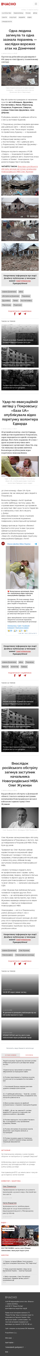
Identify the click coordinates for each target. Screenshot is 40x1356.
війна (35, 13)
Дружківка (6, 300)
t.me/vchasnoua (23, 281)
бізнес (28, 13)
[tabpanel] (20, 1102)
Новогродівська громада (24, 955)
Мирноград (6, 305)
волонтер (14, 667)
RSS (6, 1352)
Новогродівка (7, 955)
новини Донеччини (9, 292)
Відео (3, 1222)
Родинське (17, 305)
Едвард (24, 667)
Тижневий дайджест (14, 1347)
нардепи (22, 17)
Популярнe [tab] (29, 1055)
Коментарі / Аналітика (11, 1181)
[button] (20, 1048)
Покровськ (26, 296)
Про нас (8, 1338)
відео (30, 17)
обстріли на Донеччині (10, 296)
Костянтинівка (26, 300)
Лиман (15, 300)
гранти (4, 17)
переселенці (18, 13)
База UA (5, 667)
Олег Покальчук (9, 1186)
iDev (15, 1332)
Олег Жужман (24, 950)
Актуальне (5, 1150)
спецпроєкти (7, 21)
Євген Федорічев (10, 1203)
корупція (13, 17)
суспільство (6, 13)
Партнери (9, 1342)
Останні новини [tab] (10, 1055)
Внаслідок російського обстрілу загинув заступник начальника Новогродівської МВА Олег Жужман (19, 169)
